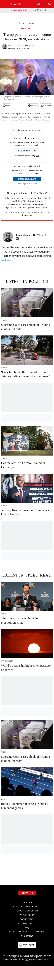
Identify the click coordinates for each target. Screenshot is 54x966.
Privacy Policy (27, 915)
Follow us (34, 106)
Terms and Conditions (27, 911)
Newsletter (47, 106)
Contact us (27, 215)
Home (21, 23)
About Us (27, 902)
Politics (31, 23)
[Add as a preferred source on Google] (27, 945)
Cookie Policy (27, 919)
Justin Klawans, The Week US (24, 45)
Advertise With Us (27, 923)
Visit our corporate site (35, 957)
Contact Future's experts (27, 907)
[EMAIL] (18, 238)
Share (8, 106)
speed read (27, 28)
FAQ (27, 928)
